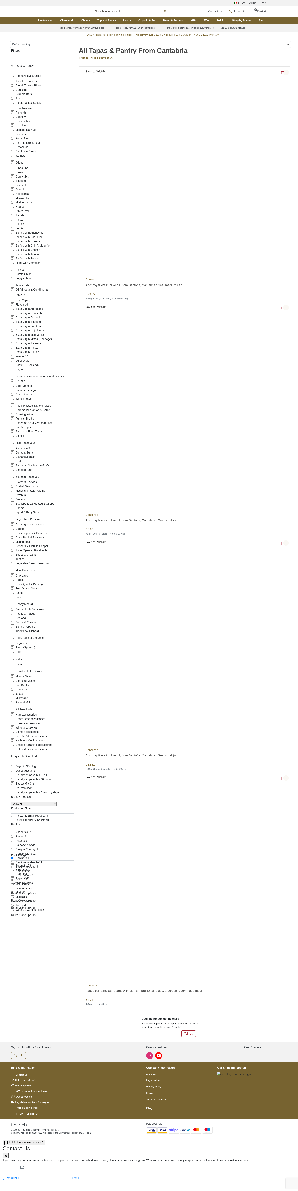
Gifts (194, 20)
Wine (207, 20)
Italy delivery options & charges (32, 1102)
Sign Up (18, 1055)
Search (134, 11)
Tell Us (188, 1033)
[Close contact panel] (6, 1155)
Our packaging (24, 1096)
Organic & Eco (147, 20)
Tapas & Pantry (106, 20)
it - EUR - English (25, 1113)
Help (264, 2)
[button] (286, 72)
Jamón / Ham (45, 20)
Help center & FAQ (25, 1080)
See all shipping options (232, 28)
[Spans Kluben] (45, 11)
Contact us (21, 1074)
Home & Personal (173, 20)
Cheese (85, 20)
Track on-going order (26, 1107)
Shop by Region (241, 20)
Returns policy (23, 1085)
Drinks (221, 20)
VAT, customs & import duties (31, 1091)
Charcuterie (67, 20)
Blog (261, 20)
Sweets (127, 20)
